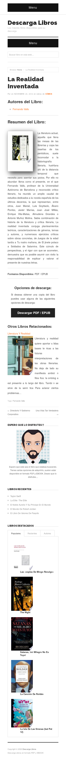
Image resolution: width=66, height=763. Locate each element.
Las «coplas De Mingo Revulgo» (37, 571)
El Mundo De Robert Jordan (23, 508)
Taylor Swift (15, 496)
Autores (47, 533)
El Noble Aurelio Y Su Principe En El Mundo (30, 504)
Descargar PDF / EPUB (33, 313)
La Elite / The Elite (18, 500)
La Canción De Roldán (31, 694)
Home (19, 69)
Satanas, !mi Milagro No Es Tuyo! (34, 653)
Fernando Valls (21, 109)
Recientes (32, 533)
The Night (25, 612)
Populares (16, 533)
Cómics (48, 94)
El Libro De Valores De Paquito (24, 513)
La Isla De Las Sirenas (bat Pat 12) (36, 730)
